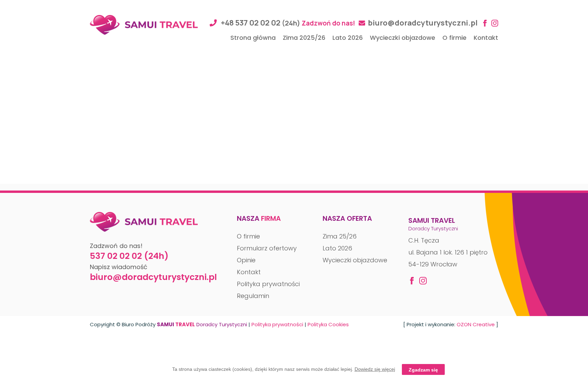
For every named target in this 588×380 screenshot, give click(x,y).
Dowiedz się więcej (375, 369)
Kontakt (486, 37)
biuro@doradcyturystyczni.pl (423, 23)
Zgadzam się (423, 369)
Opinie (246, 260)
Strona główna (253, 37)
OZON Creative (476, 324)
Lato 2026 (347, 37)
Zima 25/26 (340, 236)
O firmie (454, 37)
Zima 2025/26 (304, 37)
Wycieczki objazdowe (402, 37)
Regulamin (253, 296)
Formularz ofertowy (267, 248)
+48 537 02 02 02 (250, 23)
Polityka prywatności (268, 284)
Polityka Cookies (328, 324)
